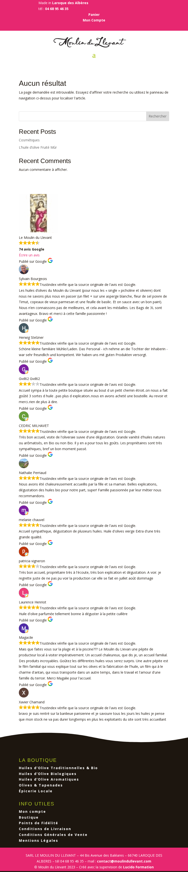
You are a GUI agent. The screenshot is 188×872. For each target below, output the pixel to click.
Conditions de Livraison (45, 828)
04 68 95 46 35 (57, 8)
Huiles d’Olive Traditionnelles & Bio (58, 767)
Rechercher (157, 116)
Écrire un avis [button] (29, 255)
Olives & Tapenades (41, 785)
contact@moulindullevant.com (124, 861)
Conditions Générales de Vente (53, 834)
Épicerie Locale (36, 791)
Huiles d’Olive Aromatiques (49, 779)
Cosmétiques (29, 140)
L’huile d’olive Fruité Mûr (38, 147)
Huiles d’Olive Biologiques (48, 773)
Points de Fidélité (38, 823)
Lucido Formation (138, 867)
